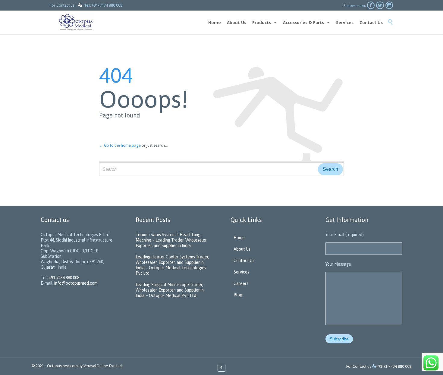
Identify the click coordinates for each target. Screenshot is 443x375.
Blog (238, 294)
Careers (241, 283)
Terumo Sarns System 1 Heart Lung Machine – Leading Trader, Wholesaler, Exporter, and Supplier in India (171, 240)
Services (344, 22)
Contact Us (371, 22)
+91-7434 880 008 (107, 5)
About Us (236, 22)
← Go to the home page (120, 145)
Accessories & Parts (303, 22)
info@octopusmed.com (76, 283)
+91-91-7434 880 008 (393, 366)
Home (214, 22)
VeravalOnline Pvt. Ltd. (103, 366)
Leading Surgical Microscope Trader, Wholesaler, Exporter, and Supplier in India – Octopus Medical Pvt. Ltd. (170, 290)
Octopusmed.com (62, 366)
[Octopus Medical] (77, 22)
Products (261, 22)
